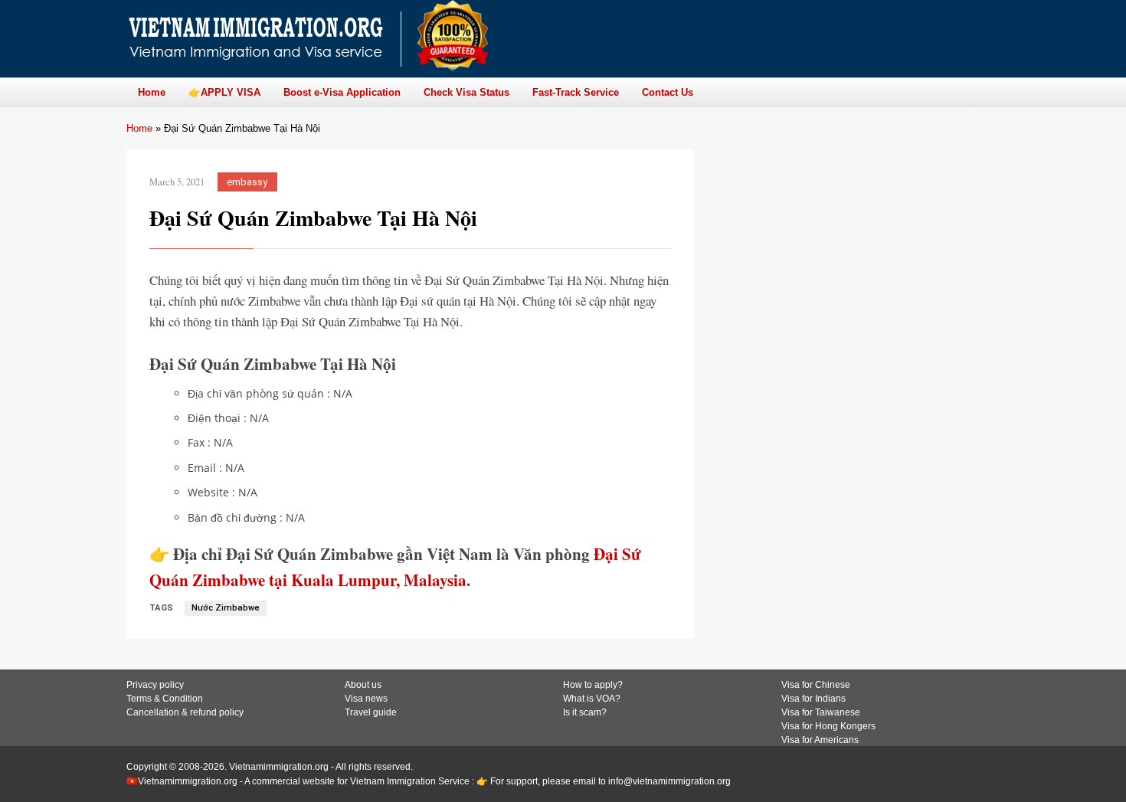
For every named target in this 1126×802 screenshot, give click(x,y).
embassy (247, 182)
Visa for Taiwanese (820, 712)
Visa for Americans (820, 740)
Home (139, 128)
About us (363, 684)
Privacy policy (155, 684)
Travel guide (371, 712)
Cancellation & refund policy (185, 712)
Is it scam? (585, 712)
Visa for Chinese (815, 684)
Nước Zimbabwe (225, 608)
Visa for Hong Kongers (828, 726)
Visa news (366, 698)
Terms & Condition (164, 698)
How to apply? (593, 684)
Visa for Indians (813, 698)
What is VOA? (591, 698)
